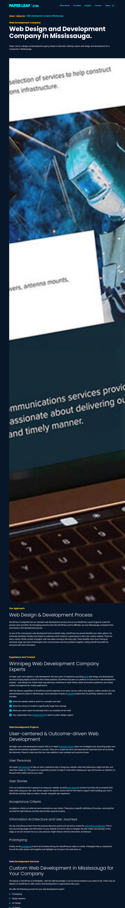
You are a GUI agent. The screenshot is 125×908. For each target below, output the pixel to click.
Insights (87, 5)
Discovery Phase (66, 746)
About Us (20, 15)
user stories (72, 787)
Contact (98, 5)
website (70, 693)
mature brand (39, 715)
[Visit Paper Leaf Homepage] (23, 5)
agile (86, 676)
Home (12, 15)
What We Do (65, 5)
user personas (24, 767)
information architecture (95, 825)
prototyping (26, 846)
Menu (108, 5)
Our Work (77, 5)
